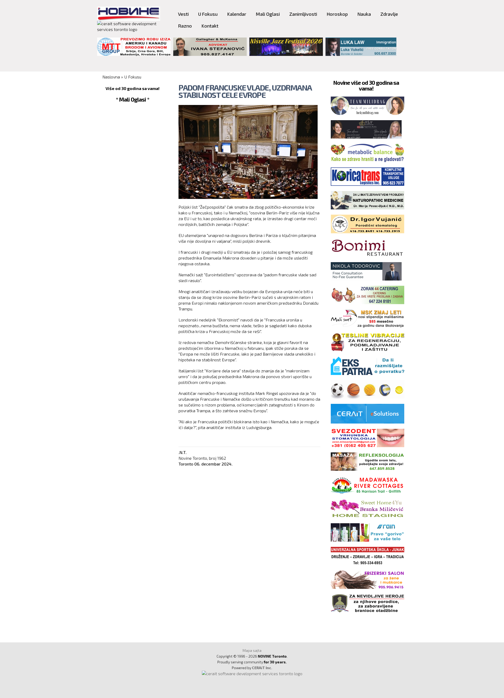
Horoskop (337, 14)
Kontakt (209, 26)
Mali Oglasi (268, 14)
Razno (185, 26)
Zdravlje (389, 14)
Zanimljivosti (303, 14)
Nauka (364, 14)
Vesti (183, 14)
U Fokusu (208, 14)
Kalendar (236, 14)
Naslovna (111, 76)
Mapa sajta (252, 650)
